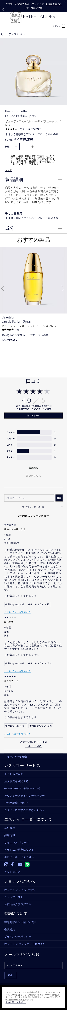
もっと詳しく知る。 (15, 1002)
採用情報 (9, 835)
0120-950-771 (54, 4)
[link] (33, 280)
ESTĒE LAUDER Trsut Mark (16, 16)
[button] (33, 179)
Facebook (13, 864)
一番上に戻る (33, 746)
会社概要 (9, 828)
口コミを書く (33, 415)
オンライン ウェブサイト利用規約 (25, 944)
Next (63, 9)
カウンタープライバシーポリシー (24, 795)
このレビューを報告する (17, 612)
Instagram (6, 864)
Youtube (20, 864)
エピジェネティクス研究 (19, 857)
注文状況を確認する (16, 781)
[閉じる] (57, 996)
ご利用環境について (16, 803)
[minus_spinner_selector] (15, 147)
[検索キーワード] (59, 498)
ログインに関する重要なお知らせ (24, 810)
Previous (3, 9)
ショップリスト (13, 897)
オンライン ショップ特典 (19, 890)
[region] (33, 997)
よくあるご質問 (13, 774)
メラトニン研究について (19, 849)
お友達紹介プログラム (17, 904)
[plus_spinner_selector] (32, 147)
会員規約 (9, 929)
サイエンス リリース (16, 842)
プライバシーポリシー (17, 936)
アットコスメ (12, 872)
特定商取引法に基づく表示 (20, 922)
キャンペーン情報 (17, 756)
